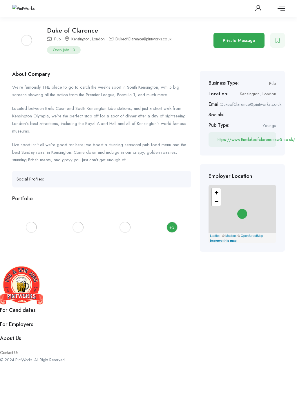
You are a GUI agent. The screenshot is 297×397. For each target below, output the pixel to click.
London (98, 39)
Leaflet (215, 235)
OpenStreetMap (252, 235)
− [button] (216, 201)
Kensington (80, 39)
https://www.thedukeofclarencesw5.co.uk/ (247, 139)
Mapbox (231, 235)
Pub (57, 39)
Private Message (239, 40)
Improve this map (223, 240)
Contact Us (9, 352)
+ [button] (216, 192)
